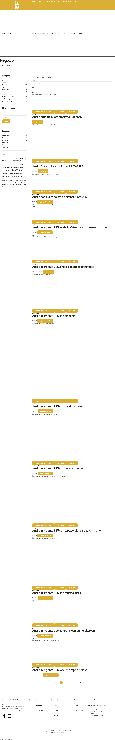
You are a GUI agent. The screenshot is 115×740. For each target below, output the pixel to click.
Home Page (3, 65)
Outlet (39, 33)
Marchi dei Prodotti (56, 33)
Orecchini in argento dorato (20, 182)
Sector (4, 145)
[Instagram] (17, 7)
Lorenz (4, 137)
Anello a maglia (12, 158)
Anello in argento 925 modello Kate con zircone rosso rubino (69, 227)
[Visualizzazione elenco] (32, 75)
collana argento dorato (15, 176)
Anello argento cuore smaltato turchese (57, 117)
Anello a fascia (5, 158)
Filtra (6, 121)
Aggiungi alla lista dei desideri (44, 111)
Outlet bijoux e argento (8, 96)
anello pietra (16, 164)
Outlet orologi (6, 99)
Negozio (34, 33)
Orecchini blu (11, 180)
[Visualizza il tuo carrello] (86, 31)
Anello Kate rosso (10, 164)
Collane (4, 87)
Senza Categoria (7, 101)
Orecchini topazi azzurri (9, 184)
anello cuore (17, 161)
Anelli (33, 164)
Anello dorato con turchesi (12, 162)
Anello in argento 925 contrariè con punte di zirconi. (64, 630)
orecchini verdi (21, 184)
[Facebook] (17, 3)
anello (34, 114)
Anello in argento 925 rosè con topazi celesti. (60, 670)
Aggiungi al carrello (45, 202)
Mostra (33, 87)
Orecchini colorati (18, 180)
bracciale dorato (8, 170)
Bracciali (4, 85)
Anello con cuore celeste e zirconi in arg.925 (59, 197)
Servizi (66, 33)
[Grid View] (31, 75)
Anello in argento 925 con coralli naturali (57, 406)
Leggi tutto (38, 122)
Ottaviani (5, 142)
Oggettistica (5, 89)
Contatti (80, 33)
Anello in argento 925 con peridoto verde (57, 468)
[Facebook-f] (4, 716)
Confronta (61, 111)
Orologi (4, 94)
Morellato (5, 140)
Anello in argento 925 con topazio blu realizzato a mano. (66, 530)
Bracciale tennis (14, 174)
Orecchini (5, 92)
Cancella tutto (34, 92)
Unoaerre (5, 147)
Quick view (72, 111)
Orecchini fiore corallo (9, 182)
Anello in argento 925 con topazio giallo (56, 593)
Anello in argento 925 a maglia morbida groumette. (63, 266)
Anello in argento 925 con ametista (53, 316)
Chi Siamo (73, 33)
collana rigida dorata (18, 178)
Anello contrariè (9, 160)
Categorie (45, 33)
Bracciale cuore (16, 167)
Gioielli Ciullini (6, 135)
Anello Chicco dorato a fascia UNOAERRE (57, 166)
